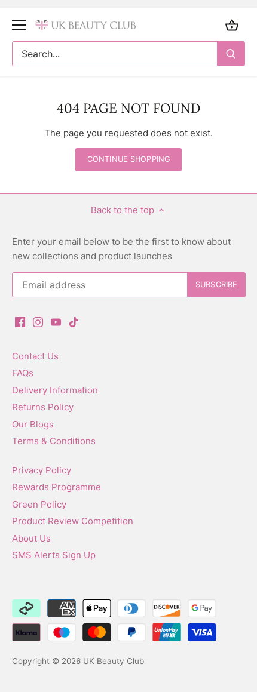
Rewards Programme (56, 487)
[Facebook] (20, 321)
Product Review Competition (72, 521)
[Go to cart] (232, 24)
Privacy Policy (41, 470)
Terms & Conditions (54, 441)
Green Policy (39, 504)
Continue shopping (128, 159)
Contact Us (35, 356)
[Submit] (230, 54)
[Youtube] (56, 321)
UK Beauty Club (113, 661)
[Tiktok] (74, 321)
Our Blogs (33, 424)
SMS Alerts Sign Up (54, 555)
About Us (31, 538)
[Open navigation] (19, 25)
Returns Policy (43, 407)
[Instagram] (38, 321)
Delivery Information (55, 390)
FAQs (22, 373)
